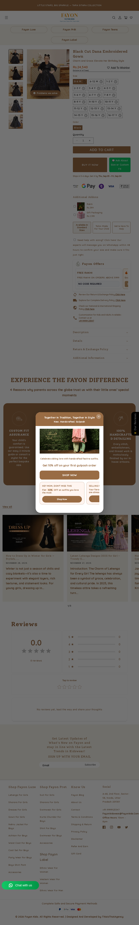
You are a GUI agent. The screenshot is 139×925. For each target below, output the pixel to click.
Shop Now (62, 499)
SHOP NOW (69, 475)
